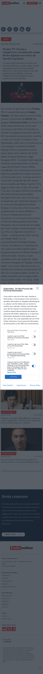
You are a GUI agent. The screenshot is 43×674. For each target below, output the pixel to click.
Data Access (21, 385)
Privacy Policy (35, 385)
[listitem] (21, 331)
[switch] (34, 337)
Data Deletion (8, 385)
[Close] (38, 289)
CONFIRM (13, 376)
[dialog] (21, 337)
